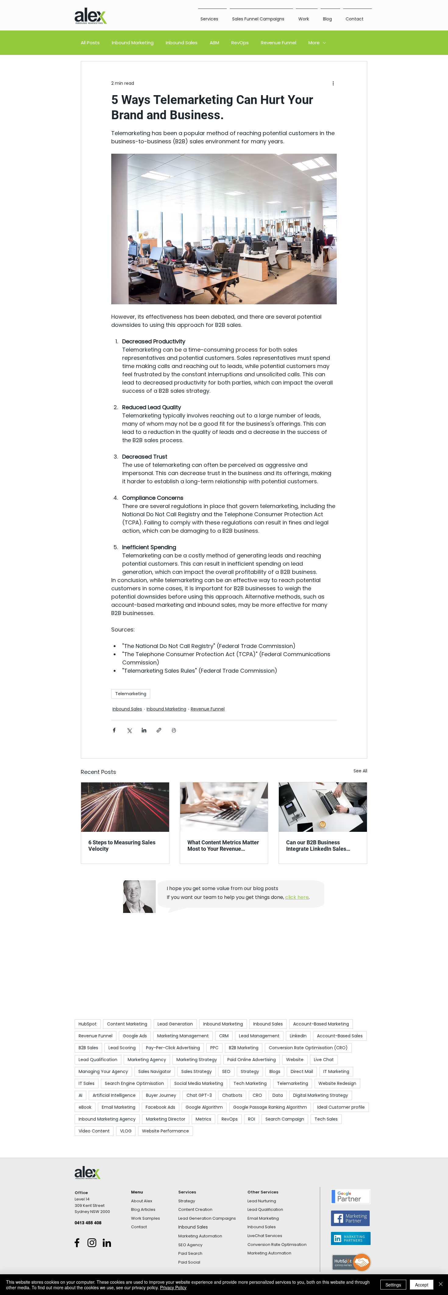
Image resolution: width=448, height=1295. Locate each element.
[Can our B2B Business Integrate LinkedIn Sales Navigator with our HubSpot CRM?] (323, 807)
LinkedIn (298, 1036)
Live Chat (324, 1060)
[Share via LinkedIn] (144, 730)
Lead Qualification (98, 1060)
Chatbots (232, 1095)
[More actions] (333, 83)
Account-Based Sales (340, 1036)
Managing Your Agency (103, 1071)
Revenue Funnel (278, 42)
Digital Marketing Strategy (320, 1095)
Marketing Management (183, 1036)
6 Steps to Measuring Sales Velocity (121, 845)
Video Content (94, 1131)
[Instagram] (92, 1243)
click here (297, 897)
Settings (393, 1285)
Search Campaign (284, 1119)
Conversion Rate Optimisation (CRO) (308, 1048)
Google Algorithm (204, 1107)
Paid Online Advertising (251, 1060)
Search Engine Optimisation (134, 1083)
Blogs (274, 1071)
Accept (421, 1285)
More (314, 42)
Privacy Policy (173, 1287)
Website (295, 1060)
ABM (214, 42)
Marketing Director (165, 1119)
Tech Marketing (250, 1083)
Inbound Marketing (133, 42)
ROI (251, 1119)
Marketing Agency (147, 1060)
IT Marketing (336, 1071)
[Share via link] (159, 730)
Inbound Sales (181, 42)
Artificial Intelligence (114, 1095)
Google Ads (135, 1036)
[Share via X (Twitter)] (129, 730)
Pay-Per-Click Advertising (173, 1048)
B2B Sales (88, 1048)
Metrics (203, 1119)
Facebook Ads (160, 1107)
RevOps (240, 42)
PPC (214, 1048)
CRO (257, 1095)
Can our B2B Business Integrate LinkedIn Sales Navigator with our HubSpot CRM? (320, 845)
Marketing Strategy (196, 1060)
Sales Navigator (154, 1071)
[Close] (440, 1284)
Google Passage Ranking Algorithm (270, 1107)
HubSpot (88, 1024)
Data (277, 1095)
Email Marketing (118, 1107)
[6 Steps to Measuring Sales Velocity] (125, 807)
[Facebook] (77, 1243)
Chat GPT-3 (199, 1095)
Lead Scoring (122, 1048)
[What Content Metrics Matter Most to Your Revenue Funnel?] (224, 807)
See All (360, 771)
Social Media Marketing (198, 1083)
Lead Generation (175, 1024)
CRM (224, 1036)
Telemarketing (130, 694)
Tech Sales (326, 1119)
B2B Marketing (243, 1048)
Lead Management (259, 1036)
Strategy (250, 1071)
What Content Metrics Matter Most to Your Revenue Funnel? (223, 845)
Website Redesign (337, 1083)
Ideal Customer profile (341, 1107)
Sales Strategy (196, 1071)
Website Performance (165, 1131)
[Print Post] (174, 730)
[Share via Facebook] (114, 730)
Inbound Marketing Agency (107, 1119)
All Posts (90, 42)
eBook (85, 1107)
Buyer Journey (161, 1095)
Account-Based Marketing (321, 1024)
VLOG (126, 1131)
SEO (226, 1071)
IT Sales (86, 1083)
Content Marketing (127, 1024)
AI (80, 1095)
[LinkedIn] (107, 1243)
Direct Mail (302, 1071)
